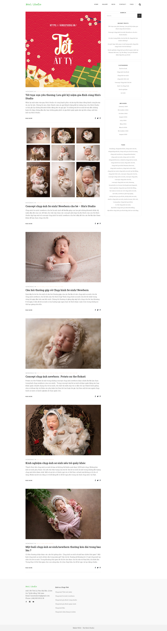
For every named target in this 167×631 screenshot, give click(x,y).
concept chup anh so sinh (116, 177)
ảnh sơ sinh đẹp (133, 210)
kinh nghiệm (49, 459)
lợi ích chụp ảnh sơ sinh (128, 191)
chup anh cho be (131, 148)
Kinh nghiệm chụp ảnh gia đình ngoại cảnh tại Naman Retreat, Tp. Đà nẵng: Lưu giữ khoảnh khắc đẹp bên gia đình (123, 52)
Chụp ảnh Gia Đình (64, 91)
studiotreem (128, 199)
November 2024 (123, 110)
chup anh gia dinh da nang (129, 151)
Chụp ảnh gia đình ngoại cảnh (65, 604)
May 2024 (123, 124)
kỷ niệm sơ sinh (115, 191)
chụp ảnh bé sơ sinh (117, 163)
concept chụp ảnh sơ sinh (120, 182)
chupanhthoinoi (114, 160)
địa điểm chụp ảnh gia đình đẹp (117, 210)
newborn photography (125, 193)
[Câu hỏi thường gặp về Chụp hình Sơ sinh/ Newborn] (63, 257)
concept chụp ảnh (131, 177)
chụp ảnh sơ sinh (113, 171)
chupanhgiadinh (113, 151)
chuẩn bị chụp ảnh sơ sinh (128, 160)
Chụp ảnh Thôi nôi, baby (63, 592)
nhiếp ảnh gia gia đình (116, 196)
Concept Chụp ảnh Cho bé (45, 203)
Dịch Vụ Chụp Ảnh (42, 91)
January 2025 (123, 106)
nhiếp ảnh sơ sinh (130, 196)
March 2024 (123, 127)
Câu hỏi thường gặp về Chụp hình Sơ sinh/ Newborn (57, 290)
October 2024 (123, 113)
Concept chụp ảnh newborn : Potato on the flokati (56, 376)
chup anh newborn (116, 154)
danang (131, 182)
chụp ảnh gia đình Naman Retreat (123, 165)
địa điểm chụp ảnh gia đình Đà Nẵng (123, 207)
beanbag (112, 148)
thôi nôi (135, 199)
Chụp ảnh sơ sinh (78, 91)
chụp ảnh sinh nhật (129, 168)
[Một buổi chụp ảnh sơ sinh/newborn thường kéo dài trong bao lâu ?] (63, 514)
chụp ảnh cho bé (129, 163)
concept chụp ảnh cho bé (123, 179)
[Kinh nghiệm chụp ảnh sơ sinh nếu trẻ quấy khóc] (63, 430)
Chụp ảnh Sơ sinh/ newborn (65, 596)
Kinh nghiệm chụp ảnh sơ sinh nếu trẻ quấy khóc (56, 463)
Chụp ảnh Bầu (60, 608)
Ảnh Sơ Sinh (53, 91)
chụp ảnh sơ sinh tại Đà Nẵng (128, 171)
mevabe (115, 193)
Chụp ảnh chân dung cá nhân (65, 612)
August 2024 (123, 117)
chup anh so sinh (116, 157)
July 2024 (123, 120)
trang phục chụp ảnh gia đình (123, 202)
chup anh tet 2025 (129, 157)
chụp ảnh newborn (116, 168)
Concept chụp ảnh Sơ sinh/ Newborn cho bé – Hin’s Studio (61, 206)
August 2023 (123, 134)
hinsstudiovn (113, 185)
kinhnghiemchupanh (130, 185)
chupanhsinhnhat (129, 154)
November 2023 (123, 131)
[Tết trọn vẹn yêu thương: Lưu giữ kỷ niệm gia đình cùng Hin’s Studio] (63, 49)
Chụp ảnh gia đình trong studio (66, 600)
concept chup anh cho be (129, 174)
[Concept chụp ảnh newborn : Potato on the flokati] (63, 343)
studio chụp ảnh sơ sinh (115, 199)
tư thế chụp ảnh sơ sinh (122, 205)
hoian (120, 185)
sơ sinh (60, 286)
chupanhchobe (120, 148)
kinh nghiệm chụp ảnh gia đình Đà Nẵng (123, 188)
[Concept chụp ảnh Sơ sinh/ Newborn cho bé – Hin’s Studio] (63, 162)
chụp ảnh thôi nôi (91, 91)
